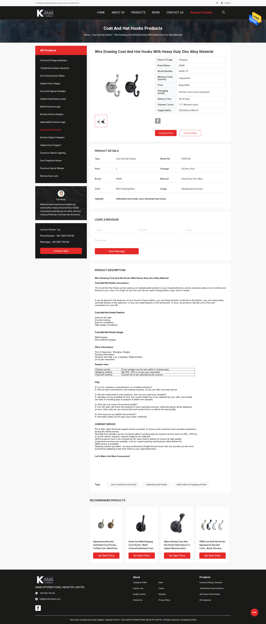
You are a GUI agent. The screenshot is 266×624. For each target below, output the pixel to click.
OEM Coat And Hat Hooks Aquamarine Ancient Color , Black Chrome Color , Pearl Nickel (212, 545)
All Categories (205, 600)
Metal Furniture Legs (50, 106)
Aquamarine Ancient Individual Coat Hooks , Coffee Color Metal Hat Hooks (105, 545)
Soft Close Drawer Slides (52, 76)
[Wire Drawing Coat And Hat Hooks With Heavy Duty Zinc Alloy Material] (122, 84)
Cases (161, 588)
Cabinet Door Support (50, 145)
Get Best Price (166, 133)
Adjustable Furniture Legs (52, 122)
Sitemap (162, 594)
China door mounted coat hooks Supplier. (87, 620)
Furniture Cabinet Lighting (53, 153)
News (161, 582)
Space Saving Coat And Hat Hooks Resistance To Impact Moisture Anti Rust (177, 545)
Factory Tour (138, 588)
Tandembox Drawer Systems (54, 68)
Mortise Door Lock (49, 176)
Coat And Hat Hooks (102, 35)
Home (87, 35)
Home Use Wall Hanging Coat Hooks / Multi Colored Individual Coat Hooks (141, 545)
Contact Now (61, 251)
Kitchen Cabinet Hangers (52, 137)
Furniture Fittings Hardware (53, 60)
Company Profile (140, 582)
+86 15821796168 (65, 236)
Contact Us (137, 600)
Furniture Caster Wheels (52, 168)
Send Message (117, 251)
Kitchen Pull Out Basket (51, 114)
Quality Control (139, 594)
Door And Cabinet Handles (53, 91)
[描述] (223, 12)
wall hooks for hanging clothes (192, 484)
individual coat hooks (156, 484)
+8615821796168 (60, 242)
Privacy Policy (164, 600)
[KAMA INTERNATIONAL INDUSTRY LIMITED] (45, 13)
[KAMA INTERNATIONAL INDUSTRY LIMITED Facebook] (217, 3)
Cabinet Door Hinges (50, 83)
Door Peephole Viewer (51, 160)
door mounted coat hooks (124, 484)
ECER (194, 620)
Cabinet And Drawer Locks (53, 99)
